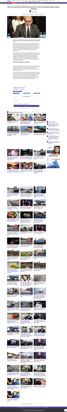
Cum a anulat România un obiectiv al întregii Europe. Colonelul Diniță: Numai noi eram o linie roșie (26, 322)
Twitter (27, 93)
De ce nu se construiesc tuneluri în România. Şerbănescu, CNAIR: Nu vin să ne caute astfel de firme (26, 157)
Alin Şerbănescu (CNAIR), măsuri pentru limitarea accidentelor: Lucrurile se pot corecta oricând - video (13, 234)
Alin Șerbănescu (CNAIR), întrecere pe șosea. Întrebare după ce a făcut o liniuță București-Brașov (39, 221)
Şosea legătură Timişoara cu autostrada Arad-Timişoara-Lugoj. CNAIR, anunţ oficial (12, 283)
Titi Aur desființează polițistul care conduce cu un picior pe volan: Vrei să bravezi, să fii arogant (39, 348)
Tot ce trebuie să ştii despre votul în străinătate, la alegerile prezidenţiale (13, 134)
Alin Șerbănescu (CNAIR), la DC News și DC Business (39, 233)
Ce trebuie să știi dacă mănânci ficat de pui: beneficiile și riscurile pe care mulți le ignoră (13, 220)
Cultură (53, 0)
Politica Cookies (28, 407)
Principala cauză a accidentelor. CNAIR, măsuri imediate (26, 246)
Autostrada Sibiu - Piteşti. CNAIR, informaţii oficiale (13, 334)
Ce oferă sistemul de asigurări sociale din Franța (12, 122)
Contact (39, 407)
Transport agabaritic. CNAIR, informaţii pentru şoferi (12, 296)
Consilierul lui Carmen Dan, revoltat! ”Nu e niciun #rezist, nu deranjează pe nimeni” (26, 309)
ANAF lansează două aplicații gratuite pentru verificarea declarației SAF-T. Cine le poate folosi (39, 196)
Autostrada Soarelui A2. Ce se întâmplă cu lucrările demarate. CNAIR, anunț (39, 283)
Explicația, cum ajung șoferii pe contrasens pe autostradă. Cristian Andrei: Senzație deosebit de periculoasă (26, 361)
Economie (29, 0)
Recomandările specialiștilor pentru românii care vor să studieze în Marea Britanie (25, 122)
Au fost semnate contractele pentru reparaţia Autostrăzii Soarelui (39, 157)
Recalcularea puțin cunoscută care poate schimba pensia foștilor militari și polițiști (39, 246)
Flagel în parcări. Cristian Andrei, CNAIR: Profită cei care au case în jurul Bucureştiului (26, 347)
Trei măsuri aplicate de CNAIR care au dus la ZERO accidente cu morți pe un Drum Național (13, 246)
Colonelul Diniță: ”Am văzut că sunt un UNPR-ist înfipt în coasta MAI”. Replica (40, 321)
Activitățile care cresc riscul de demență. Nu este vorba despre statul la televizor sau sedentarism (12, 158)
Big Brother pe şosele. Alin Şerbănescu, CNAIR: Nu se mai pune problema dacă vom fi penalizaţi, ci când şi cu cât (25, 221)
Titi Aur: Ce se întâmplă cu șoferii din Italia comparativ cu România (40, 386)
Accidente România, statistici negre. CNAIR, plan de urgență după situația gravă (25, 386)
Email (37, 93)
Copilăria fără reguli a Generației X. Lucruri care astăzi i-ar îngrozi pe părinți (26, 170)
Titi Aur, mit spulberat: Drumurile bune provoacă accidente (13, 347)
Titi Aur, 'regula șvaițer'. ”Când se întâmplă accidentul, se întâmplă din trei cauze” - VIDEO (13, 373)
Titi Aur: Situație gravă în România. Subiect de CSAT (12, 360)
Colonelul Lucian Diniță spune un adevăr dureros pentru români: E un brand (13, 309)
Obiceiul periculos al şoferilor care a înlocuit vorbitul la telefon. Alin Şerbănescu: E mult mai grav (13, 170)
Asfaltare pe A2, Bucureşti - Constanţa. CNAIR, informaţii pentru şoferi (12, 208)
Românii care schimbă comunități (43, 0)
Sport (27, 1)
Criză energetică (24, 0)
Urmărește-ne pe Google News (40, 14)
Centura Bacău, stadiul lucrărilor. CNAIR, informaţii (40, 270)
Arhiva (21, 5)
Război (21, 0)
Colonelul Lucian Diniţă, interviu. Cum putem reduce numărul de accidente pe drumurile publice (40, 334)
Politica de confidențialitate (21, 407)
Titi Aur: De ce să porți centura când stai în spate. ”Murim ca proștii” (12, 399)
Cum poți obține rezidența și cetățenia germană (25, 134)
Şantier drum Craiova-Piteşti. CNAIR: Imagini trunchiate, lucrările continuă (25, 258)
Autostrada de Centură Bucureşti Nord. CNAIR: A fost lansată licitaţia (13, 195)
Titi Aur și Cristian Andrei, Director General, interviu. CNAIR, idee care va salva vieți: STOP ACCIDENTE (26, 374)
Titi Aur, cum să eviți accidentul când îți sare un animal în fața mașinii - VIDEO (39, 360)
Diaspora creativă (34, 0)
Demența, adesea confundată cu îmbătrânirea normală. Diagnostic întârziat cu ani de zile (13, 321)
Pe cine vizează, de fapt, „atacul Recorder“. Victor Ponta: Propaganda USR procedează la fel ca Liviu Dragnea (54, 129)
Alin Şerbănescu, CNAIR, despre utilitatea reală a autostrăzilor (26, 208)
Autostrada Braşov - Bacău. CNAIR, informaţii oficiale (39, 208)
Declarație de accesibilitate (44, 407)
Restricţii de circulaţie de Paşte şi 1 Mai (26, 296)
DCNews (9, 2)
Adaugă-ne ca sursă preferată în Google (29, 14)
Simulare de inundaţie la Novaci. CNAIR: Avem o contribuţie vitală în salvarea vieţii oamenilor (26, 195)
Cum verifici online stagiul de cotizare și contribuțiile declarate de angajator (40, 122)
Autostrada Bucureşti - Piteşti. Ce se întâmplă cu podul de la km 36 (40, 134)
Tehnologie (30, 1)
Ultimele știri (13, 0)
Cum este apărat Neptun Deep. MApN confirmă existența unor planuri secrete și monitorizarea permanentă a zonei (39, 297)
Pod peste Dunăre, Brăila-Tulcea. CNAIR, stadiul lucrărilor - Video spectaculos (26, 270)
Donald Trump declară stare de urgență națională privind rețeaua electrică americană (54, 142)
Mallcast (34, 1)
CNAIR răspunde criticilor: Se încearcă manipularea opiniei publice (12, 258)
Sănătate (50, 0)
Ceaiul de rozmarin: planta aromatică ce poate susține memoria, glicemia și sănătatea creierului (12, 271)
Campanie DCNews (25, 5)
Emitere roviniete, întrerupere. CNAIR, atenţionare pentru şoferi (40, 309)
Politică (17, 0)
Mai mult (38, 1)
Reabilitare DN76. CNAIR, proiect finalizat (40, 258)
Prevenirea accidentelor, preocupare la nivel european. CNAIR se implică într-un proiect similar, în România (13, 387)
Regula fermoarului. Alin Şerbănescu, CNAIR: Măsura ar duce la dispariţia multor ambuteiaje (39, 171)
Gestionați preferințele (34, 407)
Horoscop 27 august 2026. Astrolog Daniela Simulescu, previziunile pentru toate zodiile (54, 133)
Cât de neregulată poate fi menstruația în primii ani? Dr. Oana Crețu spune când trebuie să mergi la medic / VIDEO (26, 335)
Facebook (17, 93)
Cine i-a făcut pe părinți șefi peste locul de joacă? (26, 233)
